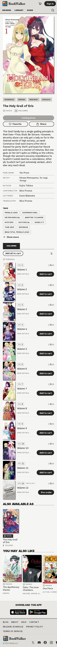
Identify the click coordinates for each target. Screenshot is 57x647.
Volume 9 (22, 428)
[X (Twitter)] (33, 642)
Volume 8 (22, 408)
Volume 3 (22, 309)
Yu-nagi (43, 177)
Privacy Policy (34, 627)
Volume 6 (22, 368)
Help (24, 622)
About (14, 622)
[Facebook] (45, 642)
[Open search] (53, 10)
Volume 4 (22, 329)
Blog (6, 622)
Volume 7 (22, 388)
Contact (34, 622)
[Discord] (39, 642)
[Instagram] (51, 642)
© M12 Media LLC (10, 643)
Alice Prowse (25, 190)
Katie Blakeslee (27, 195)
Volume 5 (22, 348)
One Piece (48, 588)
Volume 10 (22, 448)
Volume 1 (22, 269)
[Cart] (40, 4)
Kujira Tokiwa (26, 185)
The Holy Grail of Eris (10, 541)
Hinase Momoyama (28, 177)
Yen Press (24, 172)
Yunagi (22, 180)
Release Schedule (13, 627)
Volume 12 (22, 487)
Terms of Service (13, 631)
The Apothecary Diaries (11, 588)
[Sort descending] (51, 253)
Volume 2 (22, 289)
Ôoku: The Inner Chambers (31, 588)
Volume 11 (22, 467)
